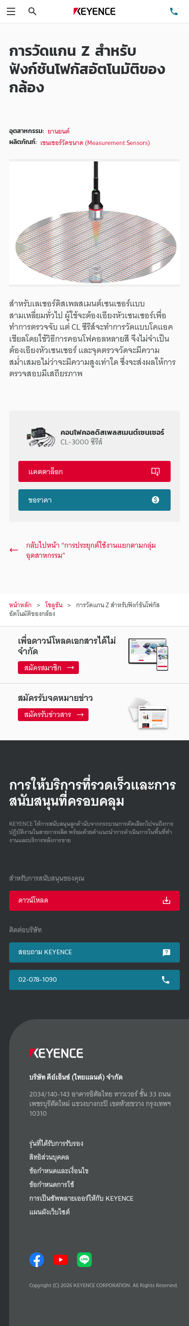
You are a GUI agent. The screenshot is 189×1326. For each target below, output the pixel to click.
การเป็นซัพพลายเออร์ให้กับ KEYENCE (81, 1198)
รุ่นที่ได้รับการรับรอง (56, 1144)
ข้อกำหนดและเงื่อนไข (59, 1171)
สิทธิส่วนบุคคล (49, 1157)
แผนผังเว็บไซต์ (49, 1212)
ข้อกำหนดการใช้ (51, 1185)
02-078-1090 (37, 979)
